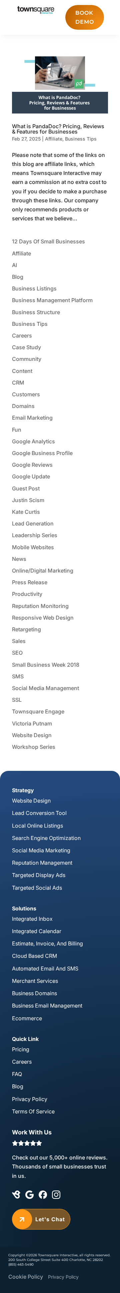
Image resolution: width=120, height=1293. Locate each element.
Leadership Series (34, 535)
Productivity (27, 594)
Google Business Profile (42, 453)
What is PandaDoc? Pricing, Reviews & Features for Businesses (58, 129)
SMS (18, 676)
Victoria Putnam (32, 723)
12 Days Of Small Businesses (48, 241)
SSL (17, 699)
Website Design (32, 735)
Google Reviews (32, 464)
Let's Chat (41, 1219)
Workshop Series (33, 746)
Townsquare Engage (38, 711)
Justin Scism (28, 500)
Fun (16, 429)
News (19, 559)
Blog (17, 276)
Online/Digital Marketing (42, 570)
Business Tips (81, 139)
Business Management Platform (52, 300)
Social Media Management (45, 688)
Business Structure (36, 312)
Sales (19, 641)
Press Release (29, 582)
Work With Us (32, 1132)
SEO (17, 652)
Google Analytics (33, 441)
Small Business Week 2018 (45, 664)
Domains (23, 406)
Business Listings (34, 288)
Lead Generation (33, 523)
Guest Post (26, 488)
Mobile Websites (33, 547)
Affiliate (53, 139)
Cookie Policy (25, 1276)
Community (26, 359)
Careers (22, 335)
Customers (26, 394)
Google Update (31, 476)
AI (14, 265)
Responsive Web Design (43, 617)
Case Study (26, 347)
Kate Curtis (26, 511)
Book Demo (84, 17)
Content (22, 371)
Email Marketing (32, 417)
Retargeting (26, 629)
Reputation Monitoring (40, 606)
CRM (18, 382)
